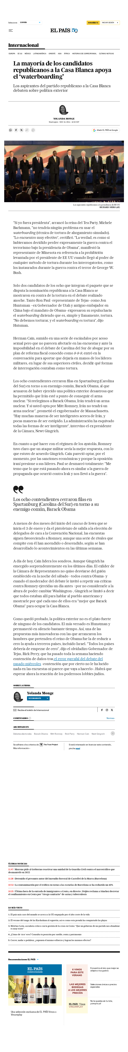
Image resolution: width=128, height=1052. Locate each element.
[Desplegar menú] (10, 30)
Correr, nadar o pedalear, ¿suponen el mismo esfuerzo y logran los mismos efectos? (51, 940)
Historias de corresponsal (84, 54)
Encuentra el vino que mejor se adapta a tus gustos (104, 969)
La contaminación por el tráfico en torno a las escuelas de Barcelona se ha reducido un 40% (64, 885)
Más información (21, 748)
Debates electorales (22, 734)
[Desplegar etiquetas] (113, 733)
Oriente (52, 54)
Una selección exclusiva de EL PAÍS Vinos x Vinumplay (33, 1013)
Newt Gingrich (98, 734)
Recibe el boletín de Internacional (33, 710)
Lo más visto (15, 908)
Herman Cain (83, 734)
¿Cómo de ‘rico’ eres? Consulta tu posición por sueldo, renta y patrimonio (46, 934)
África (67, 54)
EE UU (20, 54)
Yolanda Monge (64, 118)
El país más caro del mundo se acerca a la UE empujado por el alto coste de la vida (50, 914)
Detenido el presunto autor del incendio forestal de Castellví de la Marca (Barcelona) (61, 878)
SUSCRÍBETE (93, 23)
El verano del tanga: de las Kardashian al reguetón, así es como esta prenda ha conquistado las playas (59, 920)
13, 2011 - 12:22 (69, 122)
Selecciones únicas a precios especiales (103, 985)
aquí (78, 748)
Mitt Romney (56, 734)
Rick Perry (69, 734)
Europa (12, 54)
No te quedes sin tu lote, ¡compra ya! (101, 1002)
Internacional (23, 45)
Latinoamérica (39, 54)
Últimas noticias (106, 54)
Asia (60, 54)
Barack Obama (41, 734)
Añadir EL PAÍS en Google (107, 130)
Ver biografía (34, 698)
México (28, 54)
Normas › (111, 718)
